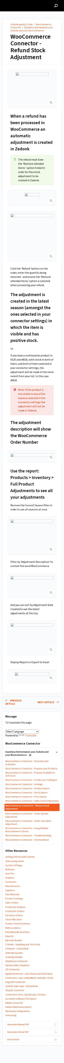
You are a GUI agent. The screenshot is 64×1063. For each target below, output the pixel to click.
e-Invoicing (10, 1015)
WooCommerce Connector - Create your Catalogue (31, 780)
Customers (11, 882)
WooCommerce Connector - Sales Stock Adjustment (32, 801)
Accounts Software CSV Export (20, 999)
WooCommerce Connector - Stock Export (26, 792)
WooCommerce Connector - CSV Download (27, 840)
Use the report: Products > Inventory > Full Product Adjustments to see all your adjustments (32, 484)
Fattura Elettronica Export (18, 1007)
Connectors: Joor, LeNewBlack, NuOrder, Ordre (29, 978)
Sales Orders (12, 903)
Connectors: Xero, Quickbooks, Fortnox (25, 994)
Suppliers (10, 890)
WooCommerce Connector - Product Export (27, 788)
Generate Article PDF (18, 1032)
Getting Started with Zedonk (19, 857)
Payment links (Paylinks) (17, 965)
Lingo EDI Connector (15, 982)
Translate (30, 735)
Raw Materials (12, 894)
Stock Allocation (13, 919)
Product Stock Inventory (17, 923)
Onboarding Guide (14, 861)
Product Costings (14, 898)
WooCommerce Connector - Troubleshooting (28, 835)
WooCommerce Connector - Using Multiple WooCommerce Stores (26, 830)
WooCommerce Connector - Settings (24, 784)
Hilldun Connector (14, 1003)
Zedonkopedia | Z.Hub (21, 24)
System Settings (13, 865)
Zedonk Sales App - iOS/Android (21, 986)
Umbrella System (14, 953)
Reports (9, 936)
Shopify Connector (14, 990)
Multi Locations (12, 928)
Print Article (13, 1039)
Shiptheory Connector (16, 961)
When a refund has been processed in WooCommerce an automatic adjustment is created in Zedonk (31, 132)
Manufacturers (12, 886)
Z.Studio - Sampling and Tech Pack (22, 944)
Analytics (10, 878)
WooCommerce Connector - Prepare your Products (31, 768)
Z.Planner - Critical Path (17, 948)
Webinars (10, 869)
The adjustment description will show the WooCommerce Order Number (30, 432)
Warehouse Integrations (17, 1011)
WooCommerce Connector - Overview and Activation (26, 763)
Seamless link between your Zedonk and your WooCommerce (31, 29)
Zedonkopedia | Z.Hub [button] (18, 2)
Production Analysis (15, 907)
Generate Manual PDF (18, 1024)
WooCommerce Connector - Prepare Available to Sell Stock (30, 774)
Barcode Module (13, 940)
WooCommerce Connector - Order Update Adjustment (26, 815)
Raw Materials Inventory (17, 932)
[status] (32, 170)
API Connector (12, 969)
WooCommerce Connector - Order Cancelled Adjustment (28, 822)
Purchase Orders (14, 915)
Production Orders (14, 911)
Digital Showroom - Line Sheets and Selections (29, 974)
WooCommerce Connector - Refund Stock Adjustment (30, 47)
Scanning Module (14, 957)
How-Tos (9, 873)
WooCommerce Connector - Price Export (26, 797)
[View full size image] (32, 88)
